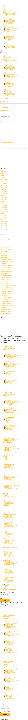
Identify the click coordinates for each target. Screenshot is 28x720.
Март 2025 (3, 199)
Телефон (2, 594)
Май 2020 (3, 219)
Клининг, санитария (9, 24)
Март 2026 (3, 181)
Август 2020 (3, 213)
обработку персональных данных (15, 598)
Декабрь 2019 (4, 229)
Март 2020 (3, 223)
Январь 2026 (4, 185)
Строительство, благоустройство (11, 13)
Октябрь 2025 (4, 191)
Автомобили (6, 31)
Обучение (7, 34)
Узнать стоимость (6, 10)
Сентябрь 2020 (4, 211)
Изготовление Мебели (10, 21)
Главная (4, 5)
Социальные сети (7, 8)
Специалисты (7, 33)
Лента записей (4, 322)
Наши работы (5, 12)
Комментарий (3, 596)
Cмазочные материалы (10, 29)
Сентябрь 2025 (4, 193)
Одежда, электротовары (10, 41)
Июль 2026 (3, 173)
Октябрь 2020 (4, 209)
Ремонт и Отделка (9, 22)
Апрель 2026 (4, 179)
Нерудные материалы (6, 160)
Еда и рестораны (8, 42)
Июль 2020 (3, 215)
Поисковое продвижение (9, 9)
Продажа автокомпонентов (7, 162)
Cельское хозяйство (9, 27)
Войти (2, 320)
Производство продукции (10, 30)
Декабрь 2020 (4, 205)
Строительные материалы (11, 15)
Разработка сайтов (8, 7)
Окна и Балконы (8, 23)
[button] (14, 51)
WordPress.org (4, 326)
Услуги (4, 6)
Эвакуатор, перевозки (10, 32)
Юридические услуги (9, 36)
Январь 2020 (4, 227)
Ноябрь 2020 (4, 207)
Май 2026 (3, 177)
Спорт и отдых (7, 45)
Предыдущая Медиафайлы (6, 142)
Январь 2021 (4, 203)
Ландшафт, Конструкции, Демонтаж (13, 16)
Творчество (7, 35)
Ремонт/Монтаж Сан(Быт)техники (12, 25)
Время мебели (4, 157)
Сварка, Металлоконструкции (11, 28)
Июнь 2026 (3, 175)
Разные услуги (7, 48)
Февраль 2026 (4, 183)
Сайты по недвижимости (10, 16)
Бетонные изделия (9, 18)
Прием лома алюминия (6, 155)
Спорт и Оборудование (10, 47)
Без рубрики (4, 245)
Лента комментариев (5, 324)
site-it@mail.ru (5, 101)
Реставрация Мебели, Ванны (11, 24)
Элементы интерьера (10, 20)
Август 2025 (3, 195)
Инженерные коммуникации (11, 17)
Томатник (3, 163)
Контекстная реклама (8, 7)
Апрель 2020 (4, 221)
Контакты (5, 49)
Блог (4, 11)
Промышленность (8, 26)
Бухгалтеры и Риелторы (10, 37)
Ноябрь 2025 (4, 189)
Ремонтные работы (8, 19)
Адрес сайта (2, 708)
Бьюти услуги (8, 39)
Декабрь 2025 (4, 187)
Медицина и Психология (10, 38)
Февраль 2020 (4, 225)
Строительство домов (10, 14)
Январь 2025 (4, 201)
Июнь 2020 (3, 217)
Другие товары (8, 44)
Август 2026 (3, 171)
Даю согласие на (11, 598)
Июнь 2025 (3, 197)
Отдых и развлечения (10, 46)
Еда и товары (7, 40)
